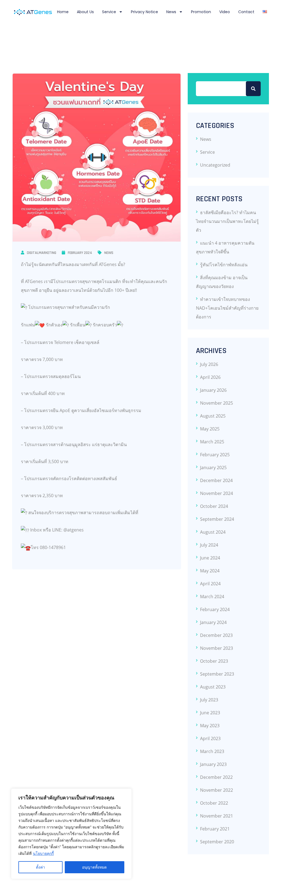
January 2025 (213, 467)
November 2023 (216, 648)
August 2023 (213, 687)
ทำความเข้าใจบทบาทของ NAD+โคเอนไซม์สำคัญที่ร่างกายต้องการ (227, 308)
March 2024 (212, 597)
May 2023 (210, 726)
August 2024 (213, 532)
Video (224, 12)
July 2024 (209, 545)
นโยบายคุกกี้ (43, 853)
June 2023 (210, 713)
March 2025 (212, 442)
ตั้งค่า (40, 867)
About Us (85, 12)
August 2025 (213, 416)
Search (253, 88)
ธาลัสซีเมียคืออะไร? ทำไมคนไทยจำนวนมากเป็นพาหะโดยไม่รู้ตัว (227, 221)
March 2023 (212, 751)
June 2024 (210, 558)
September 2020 (217, 842)
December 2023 (216, 635)
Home (63, 12)
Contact (246, 12)
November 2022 (216, 790)
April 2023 (210, 738)
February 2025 (215, 455)
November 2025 (216, 403)
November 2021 (216, 816)
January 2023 (213, 764)
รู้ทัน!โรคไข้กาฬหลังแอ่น (224, 265)
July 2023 (209, 700)
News (171, 12)
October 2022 (214, 803)
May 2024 (210, 571)
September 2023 (217, 674)
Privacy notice (144, 12)
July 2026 (209, 364)
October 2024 (214, 506)
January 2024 (213, 622)
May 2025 (210, 429)
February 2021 (215, 829)
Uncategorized (215, 165)
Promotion (201, 12)
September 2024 (217, 519)
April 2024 (210, 584)
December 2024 (216, 480)
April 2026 (210, 377)
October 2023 (214, 661)
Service (109, 12)
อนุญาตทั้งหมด (94, 867)
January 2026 (213, 390)
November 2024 (216, 493)
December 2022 (216, 777)
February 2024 (80, 252)
